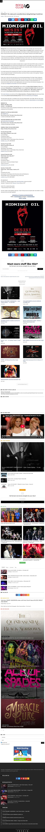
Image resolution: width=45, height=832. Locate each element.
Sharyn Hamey (3, 603)
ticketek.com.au (4, 151)
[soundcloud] (26, 595)
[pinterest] (22, 19)
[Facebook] (17, 595)
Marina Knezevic (5, 470)
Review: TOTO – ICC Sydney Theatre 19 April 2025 (10, 341)
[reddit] (19, 19)
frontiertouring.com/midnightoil (32, 95)
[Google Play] (24, 595)
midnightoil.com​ (5, 113)
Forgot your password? (5, 744)
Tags (15, 567)
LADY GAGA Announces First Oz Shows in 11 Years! (33, 360)
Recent (7, 567)
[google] (16, 19)
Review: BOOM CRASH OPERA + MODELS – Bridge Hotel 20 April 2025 (32, 321)
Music (3, 16)
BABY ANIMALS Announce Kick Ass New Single (33, 340)
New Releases (5, 636)
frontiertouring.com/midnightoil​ (8, 121)
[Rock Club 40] (22, 3)
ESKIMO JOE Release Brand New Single (9, 359)
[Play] (2, 437)
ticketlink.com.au (4, 140)
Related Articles (22, 281)
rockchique (10, 571)
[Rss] (28, 595)
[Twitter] (19, 595)
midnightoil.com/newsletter (11, 83)
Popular (3, 567)
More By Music (22, 282)
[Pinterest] (21, 595)
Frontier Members (6, 94)
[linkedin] (25, 19)
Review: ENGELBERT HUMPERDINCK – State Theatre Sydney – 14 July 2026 (10, 301)
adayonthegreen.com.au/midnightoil (36, 100)
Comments (11, 567)
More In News (22, 284)
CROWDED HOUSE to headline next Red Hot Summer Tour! (10, 321)
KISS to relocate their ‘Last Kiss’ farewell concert (10, 276)
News (5, 12)
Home (2, 12)
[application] (22, 426)
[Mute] (40, 437)
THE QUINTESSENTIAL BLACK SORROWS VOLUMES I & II (32, 301)
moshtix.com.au (4, 177)
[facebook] (9, 19)
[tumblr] (28, 19)
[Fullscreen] (42, 437)
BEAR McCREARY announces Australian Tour (10, 379)
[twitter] (13, 19)
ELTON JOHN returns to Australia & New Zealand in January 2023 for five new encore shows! (34, 276)
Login (42, 742)
